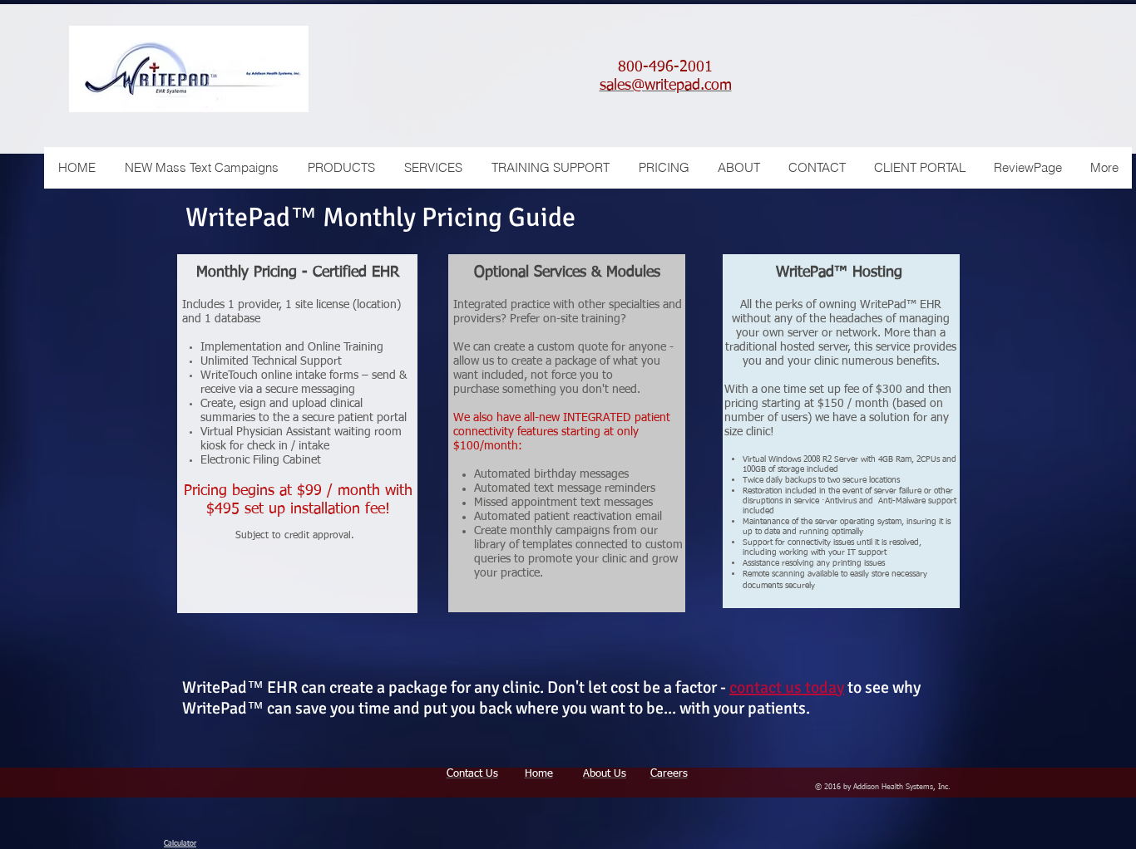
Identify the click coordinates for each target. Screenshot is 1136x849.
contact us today (786, 687)
